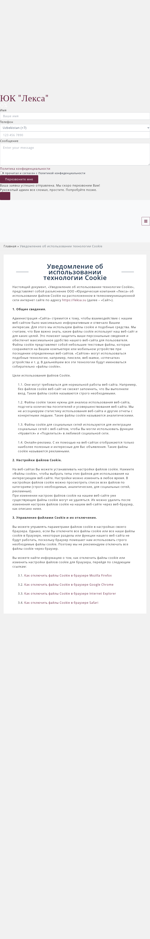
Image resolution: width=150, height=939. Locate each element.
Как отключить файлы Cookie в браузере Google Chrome (69, 585)
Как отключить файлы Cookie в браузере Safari (61, 603)
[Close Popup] (5, 196)
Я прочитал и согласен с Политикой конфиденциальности (43, 173)
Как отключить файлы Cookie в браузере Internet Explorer (70, 594)
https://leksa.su (74, 300)
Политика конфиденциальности (25, 169)
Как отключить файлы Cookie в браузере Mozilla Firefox (68, 575)
